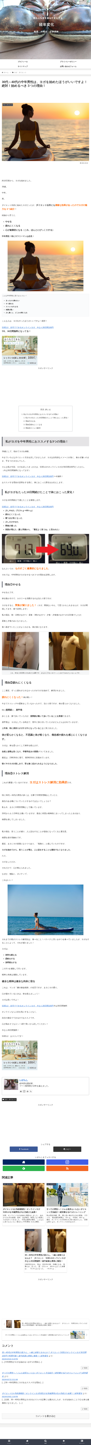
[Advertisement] (45, 95)
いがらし (23, 1080)
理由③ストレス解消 (32, 428)
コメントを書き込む (45, 1416)
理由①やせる (30, 421)
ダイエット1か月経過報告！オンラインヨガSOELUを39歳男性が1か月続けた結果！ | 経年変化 (42, 1393)
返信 (85, 1368)
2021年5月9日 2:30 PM (10, 1396)
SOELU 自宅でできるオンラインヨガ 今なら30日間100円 (28, 327)
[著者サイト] (20, 1091)
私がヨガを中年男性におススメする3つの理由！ (41, 414)
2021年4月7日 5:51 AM (10, 1379)
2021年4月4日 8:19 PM (10, 1359)
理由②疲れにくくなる (33, 425)
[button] (84, 688)
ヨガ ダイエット (10, 1099)
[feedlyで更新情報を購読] (27, 1091)
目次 (42, 409)
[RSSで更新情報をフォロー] (30, 1091)
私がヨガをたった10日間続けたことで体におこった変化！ (47, 418)
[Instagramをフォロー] (24, 1091)
